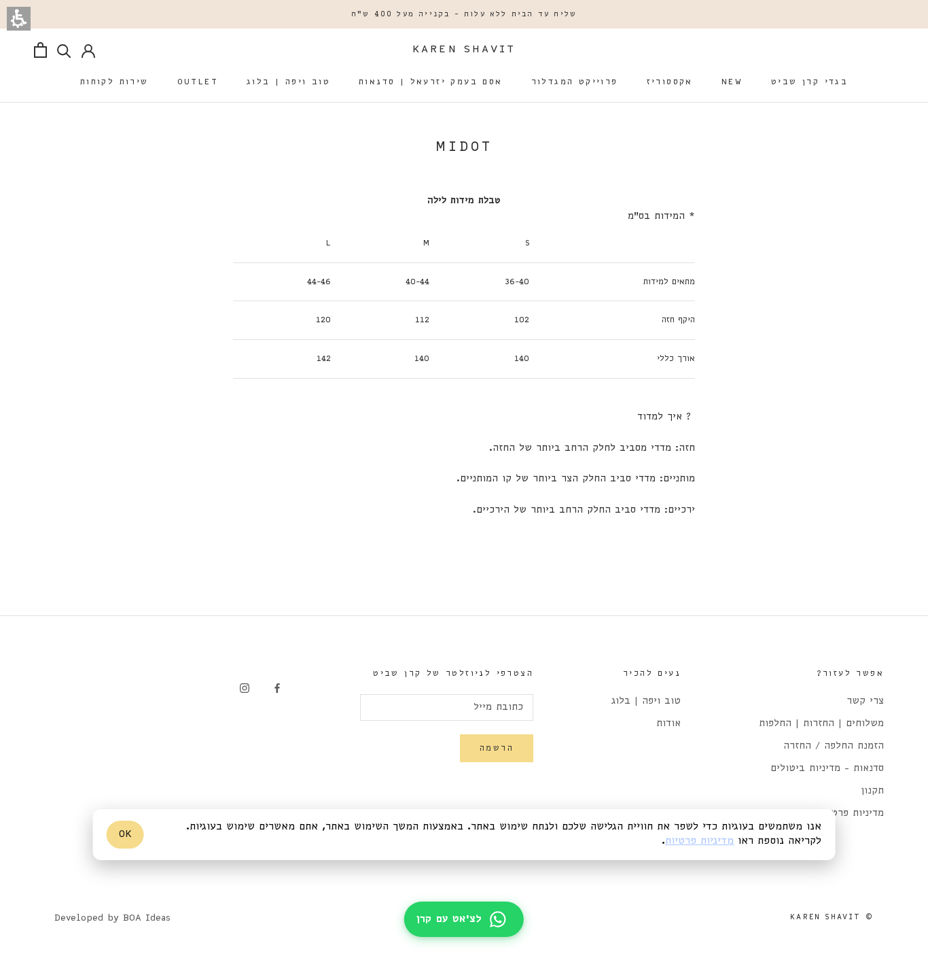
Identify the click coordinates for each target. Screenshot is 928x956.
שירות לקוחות (114, 82)
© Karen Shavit (832, 917)
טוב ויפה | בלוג (288, 82)
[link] (277, 688)
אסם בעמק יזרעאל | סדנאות (431, 82)
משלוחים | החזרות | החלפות (821, 723)
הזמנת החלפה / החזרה (833, 746)
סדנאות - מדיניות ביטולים (827, 768)
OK (125, 834)
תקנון (872, 791)
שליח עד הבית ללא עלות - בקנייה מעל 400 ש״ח (464, 14)
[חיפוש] (64, 50)
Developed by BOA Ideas (112, 918)
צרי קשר (865, 701)
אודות (668, 723)
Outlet (197, 82)
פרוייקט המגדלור (574, 82)
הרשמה (497, 748)
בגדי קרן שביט (809, 82)
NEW (732, 82)
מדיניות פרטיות (699, 842)
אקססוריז (670, 82)
